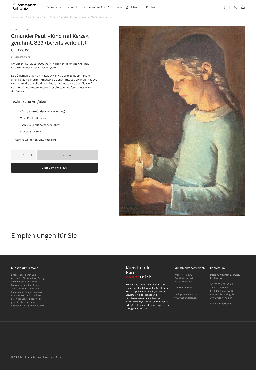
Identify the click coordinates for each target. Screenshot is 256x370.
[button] (223, 7)
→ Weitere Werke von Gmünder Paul (34, 139)
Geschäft (24, 17)
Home (14, 17)
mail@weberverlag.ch (222, 294)
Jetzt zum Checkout (54, 167)
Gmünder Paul (39, 17)
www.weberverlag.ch (185, 297)
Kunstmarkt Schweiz (31, 357)
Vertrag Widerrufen (220, 303)
